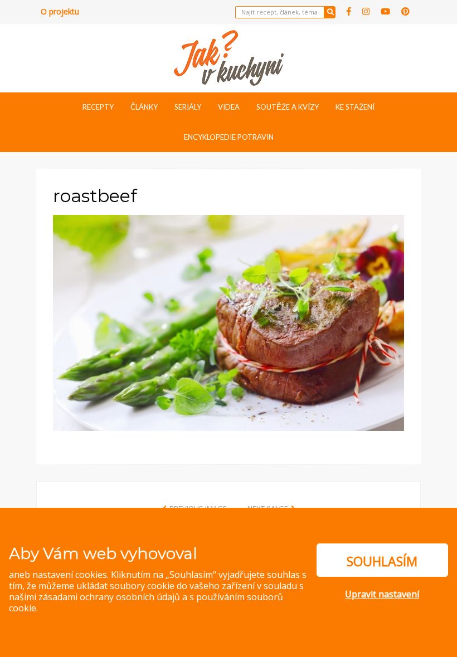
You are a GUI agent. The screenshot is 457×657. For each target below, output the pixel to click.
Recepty (98, 106)
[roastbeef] (228, 322)
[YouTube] (385, 11)
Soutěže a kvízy (287, 106)
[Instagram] (366, 11)
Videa (229, 106)
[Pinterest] (405, 11)
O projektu (60, 11)
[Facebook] (349, 11)
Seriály (187, 106)
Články (144, 106)
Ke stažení (355, 106)
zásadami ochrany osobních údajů (109, 597)
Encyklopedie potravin (229, 137)
